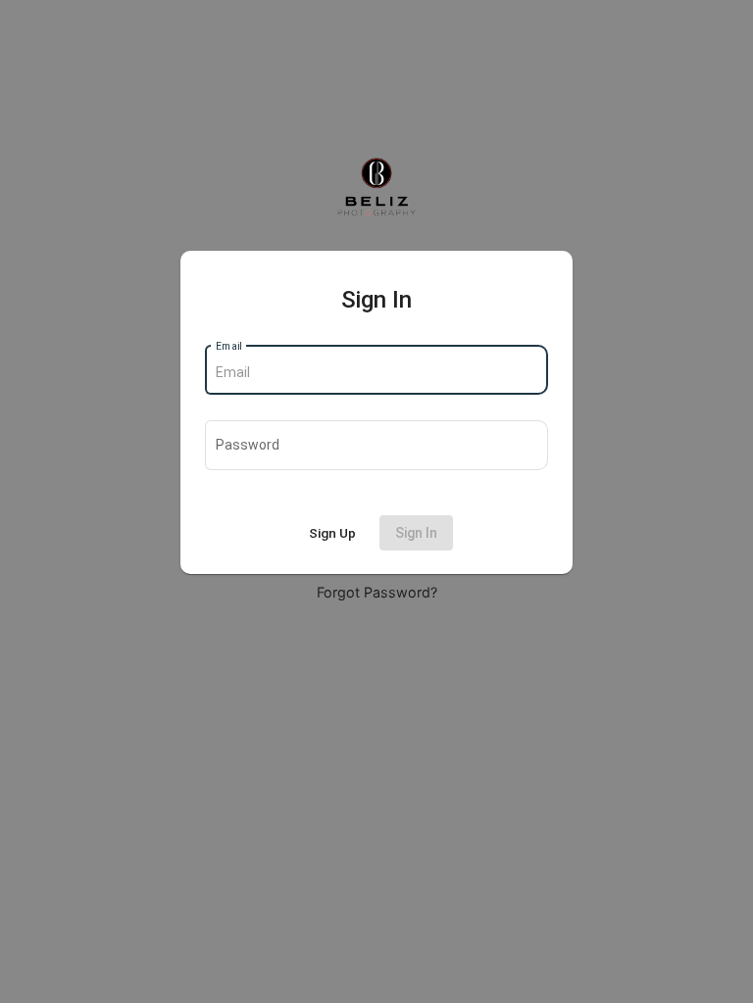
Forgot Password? (377, 592)
